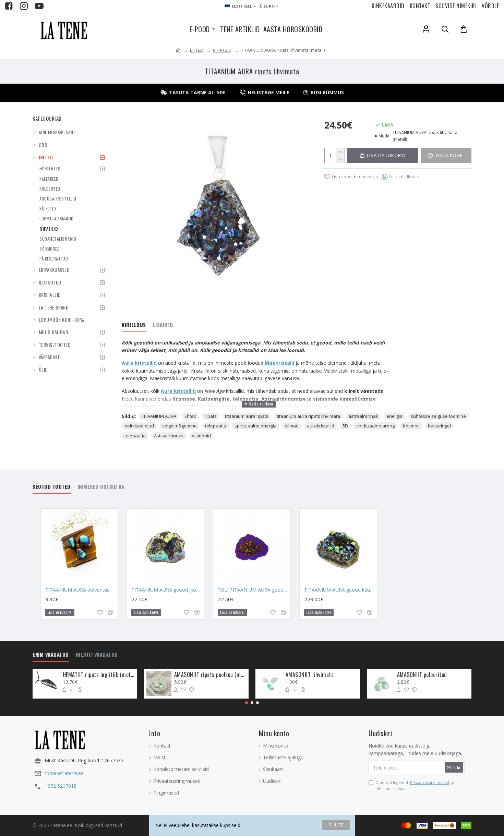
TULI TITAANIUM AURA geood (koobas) (253, 590)
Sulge (336, 825)
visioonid (201, 436)
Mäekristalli (279, 363)
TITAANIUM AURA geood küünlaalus (339, 590)
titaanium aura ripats (246, 416)
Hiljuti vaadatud (97, 654)
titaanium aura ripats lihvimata (308, 416)
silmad (292, 426)
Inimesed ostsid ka (100, 486)
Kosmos (411, 426)
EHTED (196, 50)
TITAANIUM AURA (159, 416)
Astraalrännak (169, 436)
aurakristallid (320, 426)
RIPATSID (222, 50)
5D (345, 426)
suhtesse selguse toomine (438, 416)
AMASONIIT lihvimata (310, 674)
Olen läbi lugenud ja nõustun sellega (414, 785)
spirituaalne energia (256, 426)
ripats (211, 416)
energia (394, 416)
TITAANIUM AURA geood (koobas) (166, 590)
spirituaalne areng (375, 426)
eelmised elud (139, 426)
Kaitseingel (439, 426)
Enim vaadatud (51, 654)
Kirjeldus (134, 325)
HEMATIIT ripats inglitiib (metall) (99, 674)
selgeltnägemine (179, 426)
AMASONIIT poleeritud (422, 674)
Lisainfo (163, 325)
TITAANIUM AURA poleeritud (77, 590)
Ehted (190, 416)
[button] (246, 702)
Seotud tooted (52, 486)
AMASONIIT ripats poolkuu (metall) (210, 674)
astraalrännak (363, 416)
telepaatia (215, 426)
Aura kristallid (139, 363)
